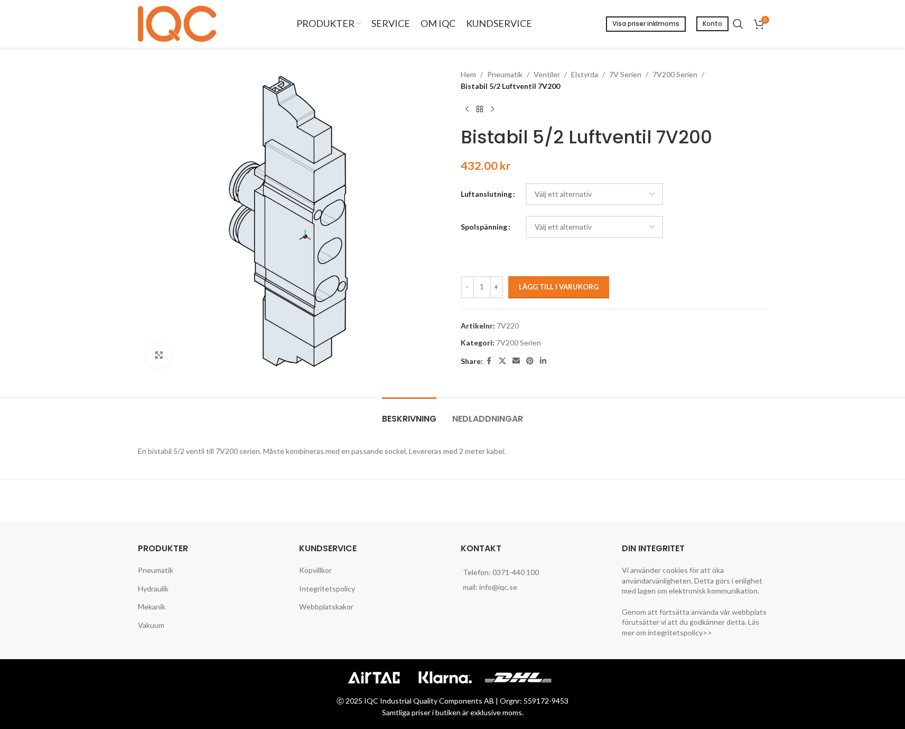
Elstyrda (584, 74)
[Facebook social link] (489, 361)
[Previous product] (467, 109)
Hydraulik (153, 588)
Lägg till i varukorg (559, 287)
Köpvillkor (315, 570)
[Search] (738, 23)
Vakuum (151, 625)
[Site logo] (180, 23)
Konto (712, 23)
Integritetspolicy (327, 588)
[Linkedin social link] (543, 361)
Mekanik (151, 606)
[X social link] (502, 361)
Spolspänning (484, 226)
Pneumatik (505, 74)
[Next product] (492, 109)
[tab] (409, 413)
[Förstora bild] (159, 355)
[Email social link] (516, 361)
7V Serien (625, 74)
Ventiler (547, 74)
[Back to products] (479, 109)
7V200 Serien (674, 74)
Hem (468, 74)
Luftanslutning (486, 193)
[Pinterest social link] (530, 361)
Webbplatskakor (326, 606)
